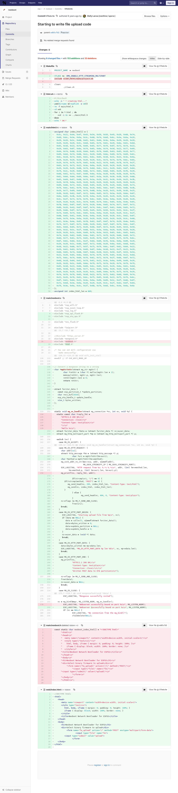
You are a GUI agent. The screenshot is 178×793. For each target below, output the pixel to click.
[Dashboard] (4, 3)
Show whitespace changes (134, 58)
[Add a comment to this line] (38, 70)
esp (39, 9)
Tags (8, 44)
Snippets (31, 3)
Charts (9, 65)
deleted (57, 625)
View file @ (158, 66)
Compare (10, 60)
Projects (13, 3)
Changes (44, 49)
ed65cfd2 (54, 33)
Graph (8, 54)
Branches (10, 39)
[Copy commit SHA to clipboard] (57, 16)
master (65, 33)
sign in (107, 765)
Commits (10, 34)
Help (40, 3)
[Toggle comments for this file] (144, 66)
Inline (152, 58)
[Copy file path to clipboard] (56, 66)
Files (8, 29)
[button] (15, 789)
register (97, 765)
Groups (22, 3)
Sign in (170, 3)
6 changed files (53, 58)
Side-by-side (163, 58)
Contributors (11, 49)
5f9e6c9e (69, 9)
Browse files (150, 16)
